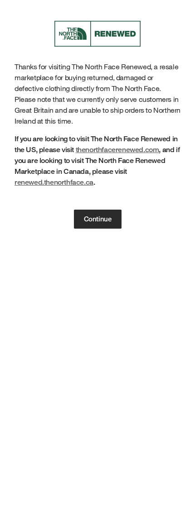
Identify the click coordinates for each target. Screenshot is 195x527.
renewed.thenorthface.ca (54, 182)
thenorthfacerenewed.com (117, 149)
